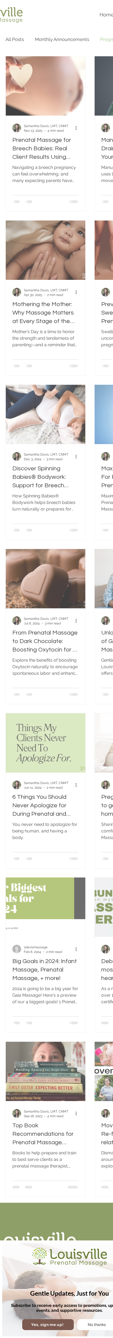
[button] (48, 1324)
